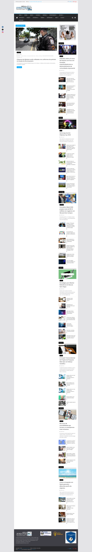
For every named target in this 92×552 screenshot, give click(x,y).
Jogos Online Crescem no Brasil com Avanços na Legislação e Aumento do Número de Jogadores (70, 178)
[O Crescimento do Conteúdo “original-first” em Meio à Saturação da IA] (62, 234)
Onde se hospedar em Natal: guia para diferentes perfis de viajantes (66, 485)
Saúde (56, 17)
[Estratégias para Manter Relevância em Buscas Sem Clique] (67, 274)
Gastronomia (49, 17)
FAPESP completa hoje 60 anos (70, 403)
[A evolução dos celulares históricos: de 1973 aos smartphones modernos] (62, 442)
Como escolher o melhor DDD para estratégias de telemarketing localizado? (70, 454)
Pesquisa (61, 355)
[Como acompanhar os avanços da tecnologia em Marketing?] (62, 241)
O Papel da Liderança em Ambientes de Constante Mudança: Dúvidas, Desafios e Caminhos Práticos (70, 97)
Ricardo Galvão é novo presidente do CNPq (70, 397)
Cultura (62, 17)
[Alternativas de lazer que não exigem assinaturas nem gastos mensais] (62, 337)
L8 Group (40, 55)
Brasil (20, 15)
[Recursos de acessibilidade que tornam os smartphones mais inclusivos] (67, 415)
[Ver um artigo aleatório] (75, 17)
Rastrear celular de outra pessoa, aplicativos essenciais (70, 461)
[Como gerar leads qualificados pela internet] (62, 300)
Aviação (28, 17)
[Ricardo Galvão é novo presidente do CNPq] (62, 397)
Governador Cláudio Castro (31, 55)
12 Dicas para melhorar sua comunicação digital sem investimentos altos (70, 318)
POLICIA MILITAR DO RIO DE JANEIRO (47, 55)
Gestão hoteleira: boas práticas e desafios (70, 514)
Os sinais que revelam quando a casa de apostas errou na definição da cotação (70, 155)
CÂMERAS (19, 55)
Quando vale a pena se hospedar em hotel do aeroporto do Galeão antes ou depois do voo (70, 520)
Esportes (61, 15)
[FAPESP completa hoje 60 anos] (62, 403)
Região (25, 15)
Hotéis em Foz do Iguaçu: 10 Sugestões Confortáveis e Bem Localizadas (70, 507)
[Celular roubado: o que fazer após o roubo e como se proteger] (62, 449)
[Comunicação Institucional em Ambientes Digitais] (62, 325)
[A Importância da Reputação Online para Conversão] (62, 306)
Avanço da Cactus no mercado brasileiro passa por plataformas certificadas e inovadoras (70, 163)
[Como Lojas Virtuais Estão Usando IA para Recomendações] (62, 313)
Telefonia (61, 421)
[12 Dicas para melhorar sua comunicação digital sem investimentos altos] (62, 319)
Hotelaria (21, 20)
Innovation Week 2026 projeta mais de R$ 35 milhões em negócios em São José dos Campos (67, 210)
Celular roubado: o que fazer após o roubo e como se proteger (70, 448)
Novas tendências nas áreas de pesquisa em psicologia (70, 384)
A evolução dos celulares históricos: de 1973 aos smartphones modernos (70, 442)
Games (61, 130)
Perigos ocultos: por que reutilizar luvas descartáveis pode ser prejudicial (70, 377)
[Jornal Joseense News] (17, 17)
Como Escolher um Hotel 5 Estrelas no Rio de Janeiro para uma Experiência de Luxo (70, 500)
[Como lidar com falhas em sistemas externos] (62, 331)
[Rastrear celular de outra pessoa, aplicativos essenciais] (62, 461)
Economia (38, 15)
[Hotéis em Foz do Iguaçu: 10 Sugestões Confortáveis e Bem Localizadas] (62, 508)
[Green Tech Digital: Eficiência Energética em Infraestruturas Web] (62, 262)
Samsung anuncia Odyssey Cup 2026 (65, 134)
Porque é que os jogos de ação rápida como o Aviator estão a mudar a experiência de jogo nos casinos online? (70, 147)
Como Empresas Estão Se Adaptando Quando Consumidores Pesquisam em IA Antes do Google (70, 88)
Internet (61, 280)
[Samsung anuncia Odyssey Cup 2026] (67, 124)
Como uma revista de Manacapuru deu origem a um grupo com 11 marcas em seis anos (70, 80)
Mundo (31, 15)
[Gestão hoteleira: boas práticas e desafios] (62, 514)
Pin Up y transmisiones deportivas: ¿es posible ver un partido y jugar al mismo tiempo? (70, 185)
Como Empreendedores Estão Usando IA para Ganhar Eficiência (70, 104)
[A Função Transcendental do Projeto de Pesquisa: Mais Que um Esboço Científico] (67, 349)
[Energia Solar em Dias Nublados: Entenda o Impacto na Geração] (62, 256)
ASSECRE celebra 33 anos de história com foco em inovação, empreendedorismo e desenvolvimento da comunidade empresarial (67, 63)
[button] (22, 15)
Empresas (45, 15)
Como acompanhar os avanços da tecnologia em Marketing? (70, 240)
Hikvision (37, 55)
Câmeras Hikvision (24, 55)
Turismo (42, 17)
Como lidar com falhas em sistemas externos (70, 331)
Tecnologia (21, 17)
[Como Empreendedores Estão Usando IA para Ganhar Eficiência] (62, 105)
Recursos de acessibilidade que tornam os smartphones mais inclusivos (67, 426)
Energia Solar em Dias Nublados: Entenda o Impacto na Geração (70, 255)
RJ (21, 57)
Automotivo (35, 17)
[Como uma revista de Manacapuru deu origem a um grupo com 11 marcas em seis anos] (62, 80)
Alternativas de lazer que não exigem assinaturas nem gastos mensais (70, 336)
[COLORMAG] (24, 532)
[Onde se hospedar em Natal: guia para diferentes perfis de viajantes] (67, 473)
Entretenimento (52, 15)
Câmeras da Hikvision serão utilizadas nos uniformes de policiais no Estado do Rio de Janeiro (36, 60)
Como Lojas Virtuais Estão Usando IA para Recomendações (70, 312)
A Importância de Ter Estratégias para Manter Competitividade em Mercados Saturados (70, 111)
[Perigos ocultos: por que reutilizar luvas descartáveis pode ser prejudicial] (62, 377)
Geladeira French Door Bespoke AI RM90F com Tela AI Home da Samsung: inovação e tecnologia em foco (70, 248)
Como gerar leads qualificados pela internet (69, 299)
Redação (19, 54)
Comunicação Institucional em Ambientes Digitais (69, 325)
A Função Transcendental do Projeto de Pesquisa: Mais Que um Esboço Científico (67, 361)
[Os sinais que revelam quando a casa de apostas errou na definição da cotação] (62, 156)
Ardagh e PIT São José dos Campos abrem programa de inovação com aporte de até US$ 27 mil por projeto (70, 225)
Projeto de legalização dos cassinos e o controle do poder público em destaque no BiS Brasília (70, 170)
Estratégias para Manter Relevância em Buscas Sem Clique (67, 285)
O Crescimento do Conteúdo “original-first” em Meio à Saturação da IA (70, 233)
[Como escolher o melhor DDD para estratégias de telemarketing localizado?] (62, 455)
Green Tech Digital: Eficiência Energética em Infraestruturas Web (70, 261)
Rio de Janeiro (19, 57)
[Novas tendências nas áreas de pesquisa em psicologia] (62, 384)
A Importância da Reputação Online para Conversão (70, 305)
